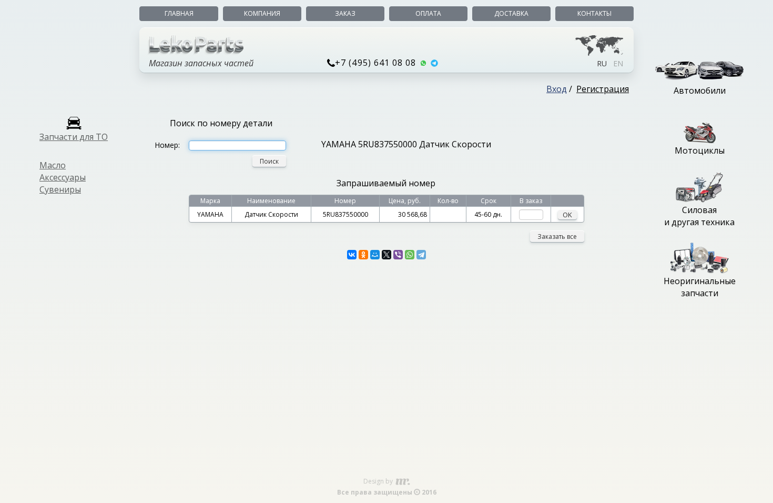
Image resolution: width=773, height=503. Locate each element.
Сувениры (60, 189)
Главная (179, 13)
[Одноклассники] (363, 254)
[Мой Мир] (375, 254)
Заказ (345, 13)
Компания (262, 13)
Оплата (428, 13)
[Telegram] (421, 254)
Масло (52, 165)
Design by (378, 481)
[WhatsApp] (409, 254)
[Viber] (398, 254)
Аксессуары (62, 177)
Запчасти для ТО (73, 137)
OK (567, 214)
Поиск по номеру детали (221, 123)
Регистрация (602, 89)
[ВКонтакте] (352, 254)
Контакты (594, 13)
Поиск (269, 161)
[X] (386, 254)
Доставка (511, 13)
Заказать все (557, 236)
